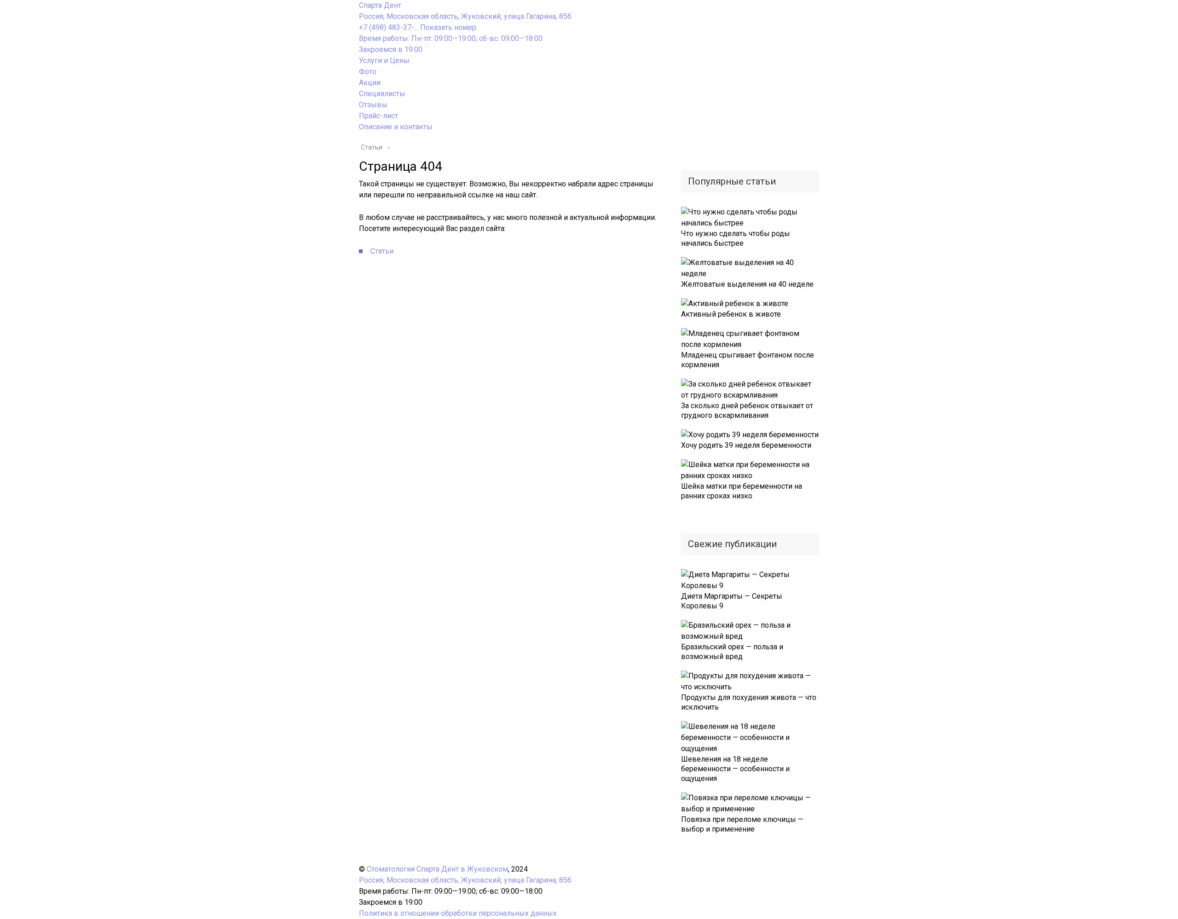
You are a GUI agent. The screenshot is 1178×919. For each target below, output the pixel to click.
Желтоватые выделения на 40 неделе (747, 284)
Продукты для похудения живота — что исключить (748, 702)
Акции (370, 82)
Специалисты (382, 93)
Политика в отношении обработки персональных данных (458, 913)
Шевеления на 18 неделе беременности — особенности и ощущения (735, 769)
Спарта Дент (380, 5)
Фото (367, 71)
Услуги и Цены (384, 60)
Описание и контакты (396, 126)
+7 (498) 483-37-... (417, 27)
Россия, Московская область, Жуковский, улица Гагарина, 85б (465, 16)
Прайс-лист (378, 115)
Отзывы (373, 104)
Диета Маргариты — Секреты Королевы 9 (731, 601)
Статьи (381, 251)
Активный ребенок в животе (731, 314)
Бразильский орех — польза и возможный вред (732, 651)
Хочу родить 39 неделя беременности (746, 445)
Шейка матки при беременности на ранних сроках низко (741, 491)
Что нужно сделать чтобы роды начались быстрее (735, 238)
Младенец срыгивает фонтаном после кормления (747, 360)
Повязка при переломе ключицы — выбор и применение (742, 824)
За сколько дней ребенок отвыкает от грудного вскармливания (747, 410)
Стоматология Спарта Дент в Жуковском (437, 869)
